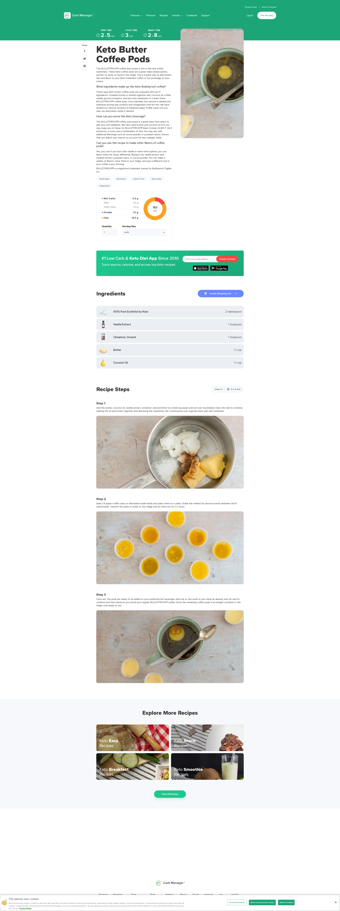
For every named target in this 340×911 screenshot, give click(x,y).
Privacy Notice (25, 908)
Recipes (164, 15)
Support (205, 15)
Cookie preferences (237, 902)
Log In (250, 15)
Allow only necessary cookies (262, 902)
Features (135, 15)
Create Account (227, 258)
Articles (176, 15)
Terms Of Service (269, 7)
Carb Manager (79, 15)
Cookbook (191, 15)
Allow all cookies (286, 902)
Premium (150, 15)
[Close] (336, 902)
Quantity (107, 226)
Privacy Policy (251, 7)
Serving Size (129, 226)
